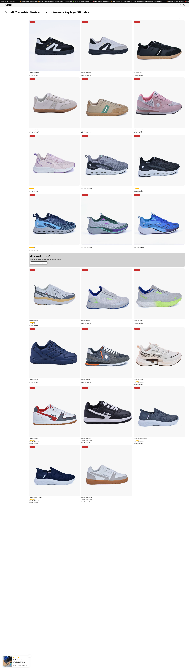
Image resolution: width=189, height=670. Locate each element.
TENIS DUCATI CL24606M (85, 320)
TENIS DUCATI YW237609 (33, 379)
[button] (97, 5)
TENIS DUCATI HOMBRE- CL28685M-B (140, 438)
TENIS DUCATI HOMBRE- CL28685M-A (35, 497)
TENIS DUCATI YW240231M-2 (86, 497)
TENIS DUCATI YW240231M (33, 438)
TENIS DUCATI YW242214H (33, 320)
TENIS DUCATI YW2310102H (34, 72)
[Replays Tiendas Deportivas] (8, 5)
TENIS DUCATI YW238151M (138, 379)
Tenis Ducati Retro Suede (138, 72)
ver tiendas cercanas (39, 263)
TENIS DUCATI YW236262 (85, 379)
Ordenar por (31, 18)
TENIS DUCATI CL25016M (138, 320)
